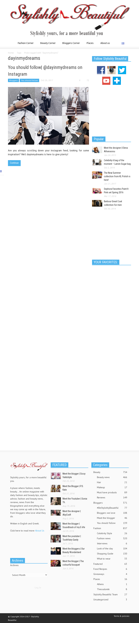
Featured (110, 563)
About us (105, 43)
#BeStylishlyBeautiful (112, 507)
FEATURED (59, 465)
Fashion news (112, 538)
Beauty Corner (47, 45)
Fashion (110, 528)
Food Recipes (110, 568)
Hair (112, 482)
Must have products (112, 492)
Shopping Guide (112, 553)
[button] (127, 43)
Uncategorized (110, 599)
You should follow (29, 80)
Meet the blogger (112, 517)
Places (89, 45)
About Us (39, 530)
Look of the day (112, 548)
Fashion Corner (25, 45)
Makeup (112, 487)
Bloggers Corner (70, 45)
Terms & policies (121, 616)
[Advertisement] (111, 110)
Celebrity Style (112, 533)
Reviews (112, 497)
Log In (38, 587)
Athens (112, 584)
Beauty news (112, 477)
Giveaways (110, 574)
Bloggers (13, 80)
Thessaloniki (112, 589)
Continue (14, 162)
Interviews (112, 543)
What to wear (112, 558)
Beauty (110, 472)
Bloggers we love (112, 512)
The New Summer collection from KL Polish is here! (117, 176)
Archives (14, 565)
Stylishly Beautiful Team (110, 594)
